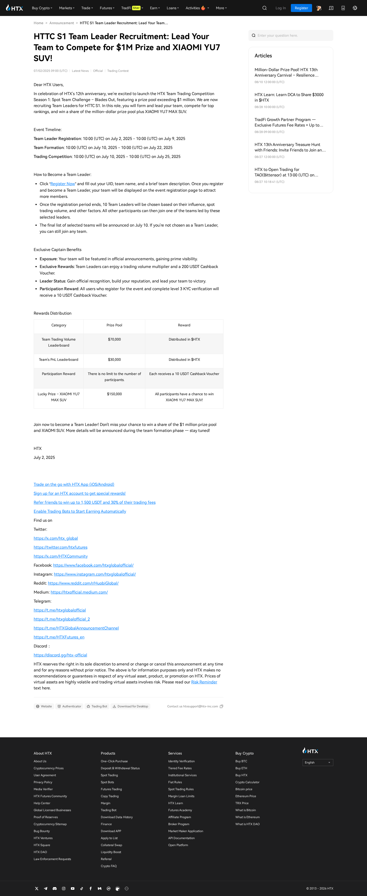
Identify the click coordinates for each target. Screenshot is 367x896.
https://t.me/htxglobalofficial (60, 610)
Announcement (61, 23)
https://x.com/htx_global (56, 538)
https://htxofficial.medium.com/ (79, 592)
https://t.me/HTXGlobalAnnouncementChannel (76, 628)
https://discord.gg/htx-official (60, 655)
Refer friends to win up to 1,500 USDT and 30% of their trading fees (95, 502)
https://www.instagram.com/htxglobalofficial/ (95, 574)
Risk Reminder (204, 682)
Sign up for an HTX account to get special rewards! (80, 493)
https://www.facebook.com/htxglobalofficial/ (93, 565)
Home (38, 23)
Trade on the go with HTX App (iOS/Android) (74, 484)
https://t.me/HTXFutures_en (59, 637)
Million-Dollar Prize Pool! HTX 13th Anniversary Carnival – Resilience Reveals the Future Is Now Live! (286, 72)
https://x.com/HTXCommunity (61, 556)
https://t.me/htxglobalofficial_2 (62, 619)
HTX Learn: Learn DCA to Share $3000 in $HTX (289, 97)
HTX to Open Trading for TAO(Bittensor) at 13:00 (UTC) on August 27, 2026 (284, 172)
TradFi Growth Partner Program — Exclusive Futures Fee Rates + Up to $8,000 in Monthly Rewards (287, 122)
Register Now (62, 183)
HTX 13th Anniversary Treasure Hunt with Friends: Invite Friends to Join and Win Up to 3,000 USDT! (289, 147)
